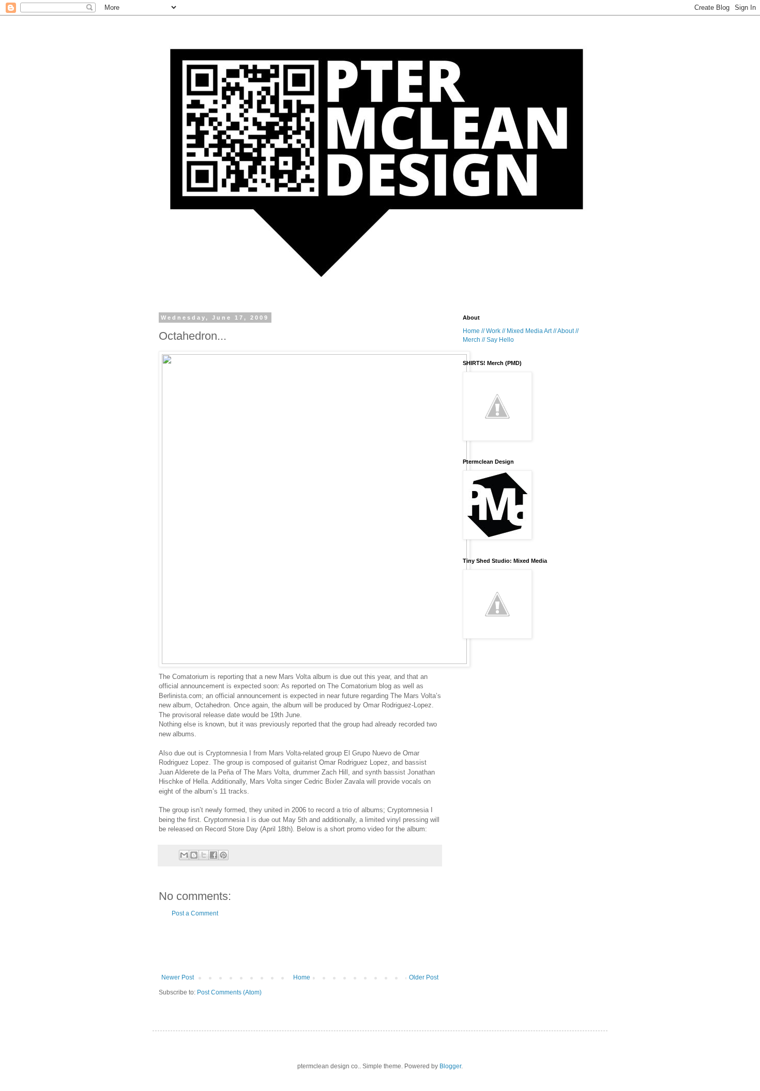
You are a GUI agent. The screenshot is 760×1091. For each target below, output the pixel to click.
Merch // (474, 339)
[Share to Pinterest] (223, 855)
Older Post (423, 977)
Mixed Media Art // (531, 331)
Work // (495, 331)
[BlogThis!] (194, 855)
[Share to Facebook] (213, 855)
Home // (473, 331)
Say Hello (500, 339)
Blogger (450, 1066)
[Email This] (184, 855)
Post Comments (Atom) (229, 992)
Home (301, 977)
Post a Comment (195, 913)
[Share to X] (204, 855)
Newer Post (177, 977)
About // (568, 331)
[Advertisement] (300, 945)
